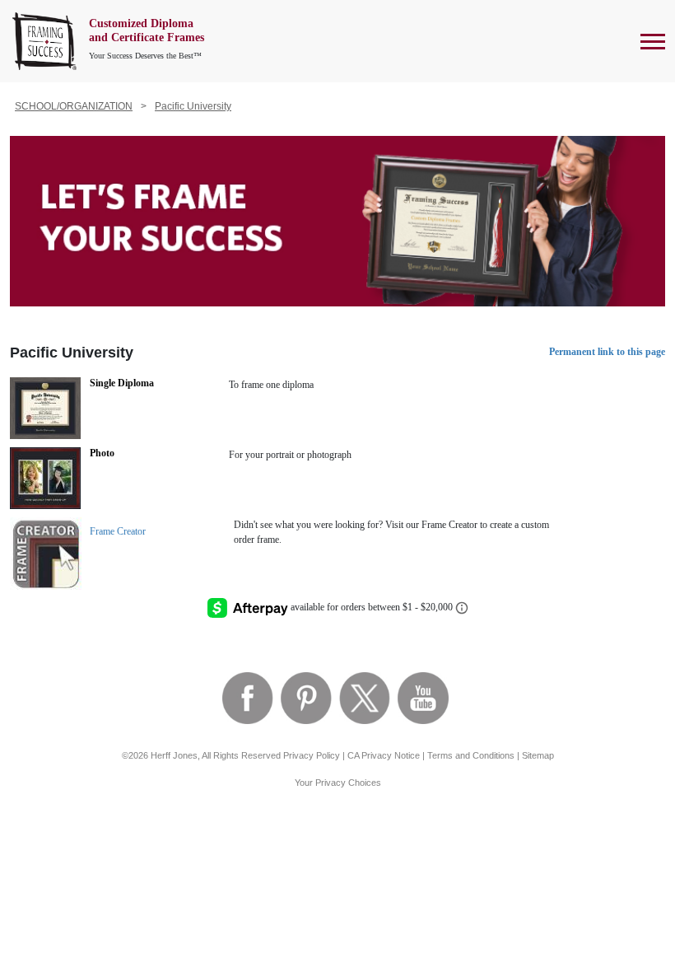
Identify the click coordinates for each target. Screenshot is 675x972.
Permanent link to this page (607, 351)
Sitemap (538, 755)
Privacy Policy (311, 755)
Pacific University (193, 106)
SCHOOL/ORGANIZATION (74, 106)
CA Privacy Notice (383, 755)
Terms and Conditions (470, 755)
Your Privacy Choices (338, 782)
